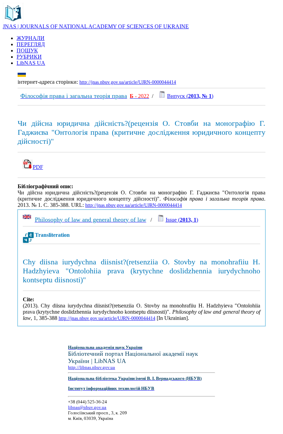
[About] (13, 21)
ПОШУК (27, 50)
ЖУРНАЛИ (31, 38)
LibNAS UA (31, 63)
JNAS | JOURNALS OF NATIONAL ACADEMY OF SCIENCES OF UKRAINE (96, 26)
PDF (38, 167)
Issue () (182, 220)
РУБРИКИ (29, 57)
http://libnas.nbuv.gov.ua (91, 367)
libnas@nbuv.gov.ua (87, 407)
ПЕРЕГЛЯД (31, 44)
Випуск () (190, 96)
